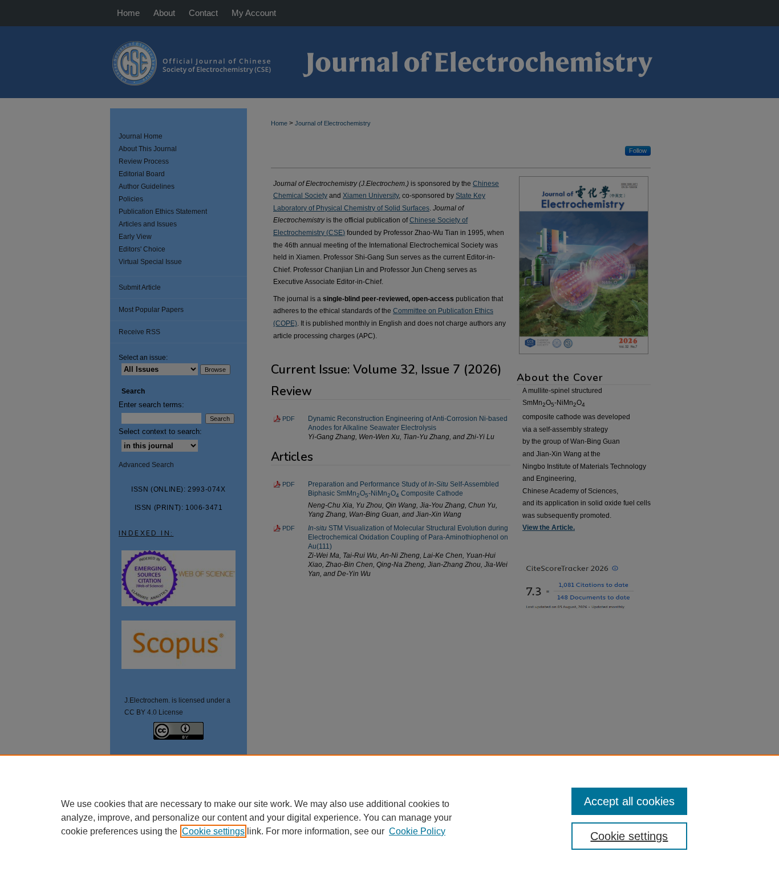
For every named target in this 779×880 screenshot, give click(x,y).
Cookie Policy (417, 831)
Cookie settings (213, 831)
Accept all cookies (629, 801)
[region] (389, 817)
